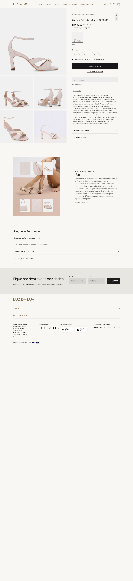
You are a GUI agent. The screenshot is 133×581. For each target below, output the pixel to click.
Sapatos (84, 14)
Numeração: (76, 50)
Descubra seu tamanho (82, 59)
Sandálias (91, 14)
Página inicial (76, 14)
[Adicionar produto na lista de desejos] (116, 19)
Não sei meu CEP (77, 84)
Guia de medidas (99, 59)
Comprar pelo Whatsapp (95, 71)
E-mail (90, 276)
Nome (71, 276)
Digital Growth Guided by (22, 342)
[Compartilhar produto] (116, 15)
